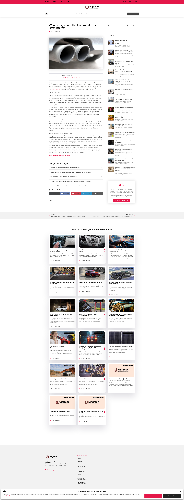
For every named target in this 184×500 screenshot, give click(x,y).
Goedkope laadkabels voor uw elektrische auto (88, 315)
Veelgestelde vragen (67, 75)
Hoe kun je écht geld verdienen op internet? (81, 484)
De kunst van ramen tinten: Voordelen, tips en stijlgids (120, 283)
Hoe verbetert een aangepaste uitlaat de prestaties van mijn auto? (76, 181)
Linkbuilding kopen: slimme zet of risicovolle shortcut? (82, 478)
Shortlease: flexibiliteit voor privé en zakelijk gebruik (119, 250)
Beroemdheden (81, 466)
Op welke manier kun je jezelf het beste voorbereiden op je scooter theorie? (120, 379)
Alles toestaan (153, 495)
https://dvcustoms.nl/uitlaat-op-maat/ (59, 155)
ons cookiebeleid (6, 495)
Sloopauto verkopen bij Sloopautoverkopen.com (57, 347)
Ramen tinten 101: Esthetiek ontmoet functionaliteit (61, 315)
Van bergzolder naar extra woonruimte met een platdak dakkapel (122, 42)
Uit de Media (79, 14)
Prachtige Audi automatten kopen (60, 411)
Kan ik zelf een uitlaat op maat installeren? (76, 176)
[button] (180, 491)
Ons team (97, 14)
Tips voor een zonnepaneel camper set (120, 346)
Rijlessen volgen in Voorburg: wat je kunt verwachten (60, 250)
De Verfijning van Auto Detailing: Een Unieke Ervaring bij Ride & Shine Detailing (90, 348)
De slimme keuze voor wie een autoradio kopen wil (91, 250)
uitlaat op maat (55, 89)
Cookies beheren (172, 495)
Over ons (88, 14)
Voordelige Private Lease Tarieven (60, 379)
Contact (106, 14)
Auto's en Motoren (56, 31)
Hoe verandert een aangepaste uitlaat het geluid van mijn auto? (76, 172)
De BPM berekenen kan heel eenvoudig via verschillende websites (120, 315)
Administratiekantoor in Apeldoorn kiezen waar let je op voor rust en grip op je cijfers (124, 61)
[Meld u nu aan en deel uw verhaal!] (121, 184)
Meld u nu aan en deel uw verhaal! (121, 189)
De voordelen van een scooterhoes (89, 379)
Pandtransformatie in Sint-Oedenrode (125, 132)
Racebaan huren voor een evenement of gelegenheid (62, 283)
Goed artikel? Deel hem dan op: (71, 77)
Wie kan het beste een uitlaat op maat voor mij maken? (76, 186)
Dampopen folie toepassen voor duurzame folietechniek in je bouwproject (123, 81)
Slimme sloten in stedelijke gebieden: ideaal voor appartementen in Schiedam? (125, 169)
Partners (69, 14)
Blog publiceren (81, 471)
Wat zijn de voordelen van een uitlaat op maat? (76, 167)
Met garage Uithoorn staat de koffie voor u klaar (91, 412)
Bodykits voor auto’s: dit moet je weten (90, 282)
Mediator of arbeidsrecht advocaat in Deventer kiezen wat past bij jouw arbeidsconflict (124, 71)
